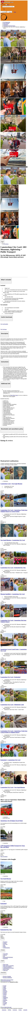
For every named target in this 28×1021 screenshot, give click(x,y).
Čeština (4, 988)
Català (4, 986)
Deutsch (5, 990)
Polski (4, 1001)
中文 (4, 1004)
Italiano (4, 996)
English (4, 985)
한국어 (4, 995)
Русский (5, 1002)
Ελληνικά (5, 991)
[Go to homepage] (7, 4)
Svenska (5, 1003)
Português (5, 1000)
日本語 (4, 998)
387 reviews (5, 243)
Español (4, 992)
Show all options (4, 856)
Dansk (4, 989)
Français (5, 993)
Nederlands (5, 997)
